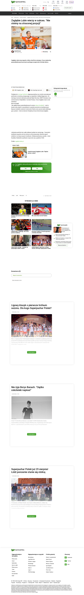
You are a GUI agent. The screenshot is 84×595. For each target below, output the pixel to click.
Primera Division (31, 565)
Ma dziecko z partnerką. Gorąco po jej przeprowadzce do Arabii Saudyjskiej (63, 242)
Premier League (31, 561)
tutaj (37, 592)
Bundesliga (30, 563)
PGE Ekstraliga (31, 572)
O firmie (25, 581)
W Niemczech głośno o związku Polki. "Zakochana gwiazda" (63, 238)
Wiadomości (46, 582)
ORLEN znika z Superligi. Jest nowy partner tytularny (20, 232)
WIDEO (56, 13)
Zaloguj (71, 2)
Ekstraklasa (30, 557)
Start (12, 17)
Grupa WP (20, 581)
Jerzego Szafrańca (23, 94)
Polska (13, 195)
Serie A (29, 567)
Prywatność (35, 581)
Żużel (37, 13)
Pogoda (13, 582)
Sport (51, 582)
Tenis (26, 13)
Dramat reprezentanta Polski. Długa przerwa (20, 216)
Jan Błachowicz (49, 567)
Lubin (17, 195)
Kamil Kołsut (17, 51)
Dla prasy (30, 581)
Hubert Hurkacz (49, 572)
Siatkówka (31, 13)
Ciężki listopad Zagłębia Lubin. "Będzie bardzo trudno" (38, 152)
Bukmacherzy (43, 13)
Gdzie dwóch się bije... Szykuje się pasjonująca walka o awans (19, 248)
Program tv (24, 582)
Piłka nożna (21, 13)
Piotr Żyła (48, 570)
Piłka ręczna (16, 17)
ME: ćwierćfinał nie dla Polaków (39, 215)
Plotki (36, 582)
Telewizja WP (31, 582)
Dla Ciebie (14, 13)
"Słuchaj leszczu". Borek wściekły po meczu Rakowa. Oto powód (66, 230)
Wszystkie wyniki (68, 7)
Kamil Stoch (49, 559)
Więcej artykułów (62, 245)
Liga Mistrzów (31, 559)
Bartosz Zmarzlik (50, 563)
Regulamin (58, 581)
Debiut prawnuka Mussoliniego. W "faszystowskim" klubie (63, 235)
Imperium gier (56, 582)
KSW (13, 575)
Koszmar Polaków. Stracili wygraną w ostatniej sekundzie (41, 232)
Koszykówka (15, 573)
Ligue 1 (30, 570)
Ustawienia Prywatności (44, 581)
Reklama (53, 581)
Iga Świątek (48, 565)
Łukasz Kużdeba (23, 17)
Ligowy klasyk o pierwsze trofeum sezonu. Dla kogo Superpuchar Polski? (41, 248)
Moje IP (41, 582)
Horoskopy (18, 582)
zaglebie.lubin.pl (19, 141)
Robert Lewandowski (51, 557)
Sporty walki (50, 13)
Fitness (13, 571)
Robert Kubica (49, 561)
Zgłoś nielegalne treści (17, 280)
